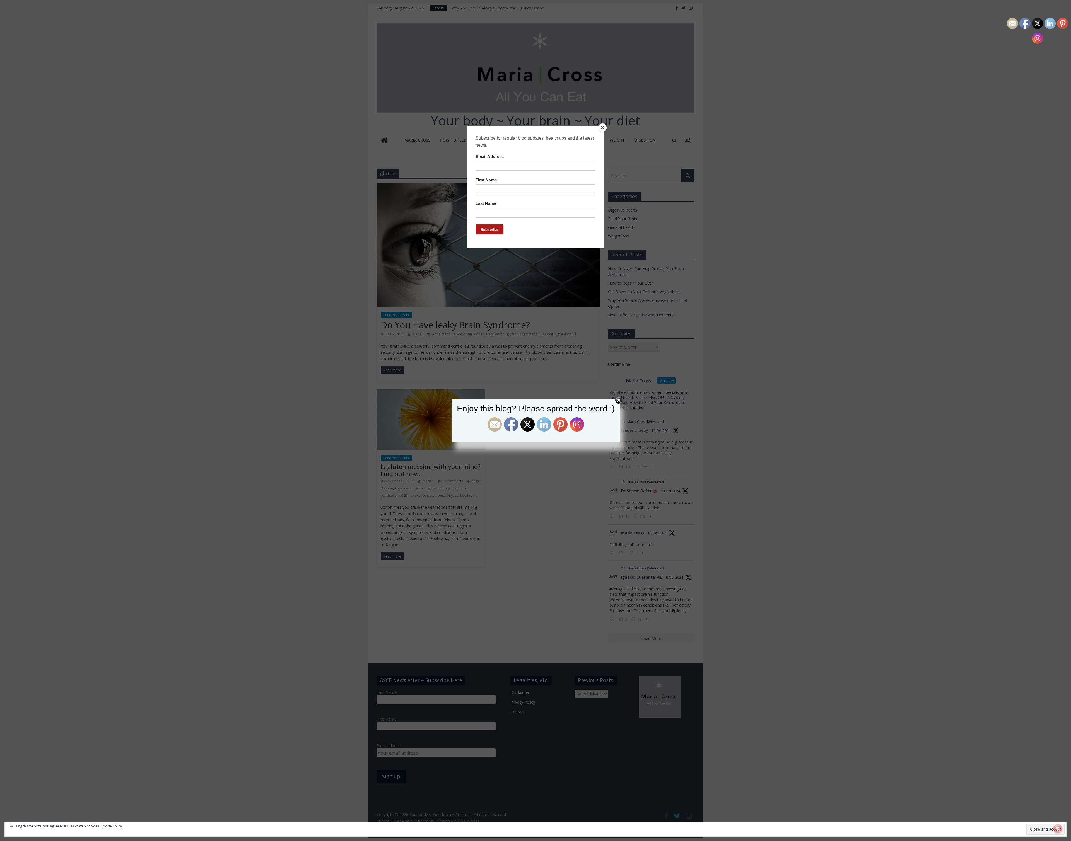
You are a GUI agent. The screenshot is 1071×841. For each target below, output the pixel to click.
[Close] (602, 127)
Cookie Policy (111, 826)
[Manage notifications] (1057, 828)
